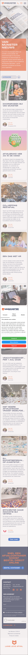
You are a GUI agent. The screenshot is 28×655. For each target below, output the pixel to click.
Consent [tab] (5, 314)
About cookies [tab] (14, 314)
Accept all (14, 338)
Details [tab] (23, 314)
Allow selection (14, 342)
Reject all (14, 345)
